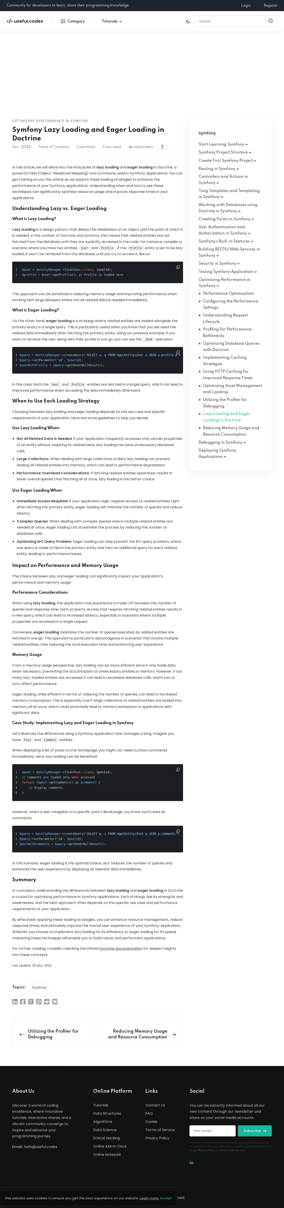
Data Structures (107, 1113)
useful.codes (25, 21)
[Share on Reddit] (46, 1002)
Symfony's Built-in (224, 241)
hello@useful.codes (40, 1146)
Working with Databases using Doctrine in (228, 208)
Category (76, 21)
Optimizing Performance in (224, 283)
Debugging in (221, 443)
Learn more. (149, 1198)
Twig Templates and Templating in (229, 194)
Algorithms (102, 1121)
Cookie (151, 1121)
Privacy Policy (157, 1138)
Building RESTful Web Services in (229, 252)
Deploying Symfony (217, 454)
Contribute (85, 147)
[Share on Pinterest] (38, 1002)
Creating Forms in (225, 219)
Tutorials (110, 21)
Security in (218, 264)
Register (271, 6)
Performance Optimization (228, 294)
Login (245, 6)
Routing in (217, 169)
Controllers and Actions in (223, 180)
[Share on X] (31, 1002)
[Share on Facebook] (23, 1002)
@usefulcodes (140, 147)
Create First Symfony (226, 161)
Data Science (104, 1129)
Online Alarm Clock (110, 1146)
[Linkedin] (191, 1163)
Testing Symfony (226, 272)
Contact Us (155, 1105)
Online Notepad (106, 1154)
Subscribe (252, 1131)
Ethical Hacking (106, 1138)
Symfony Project (224, 152)
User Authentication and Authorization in (223, 230)
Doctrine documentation (120, 948)
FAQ (149, 1113)
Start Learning (222, 144)
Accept (166, 1198)
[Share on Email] (54, 1002)
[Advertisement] (142, 84)
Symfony (39, 988)
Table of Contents (53, 147)
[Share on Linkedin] (15, 1002)
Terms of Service (160, 1129)
